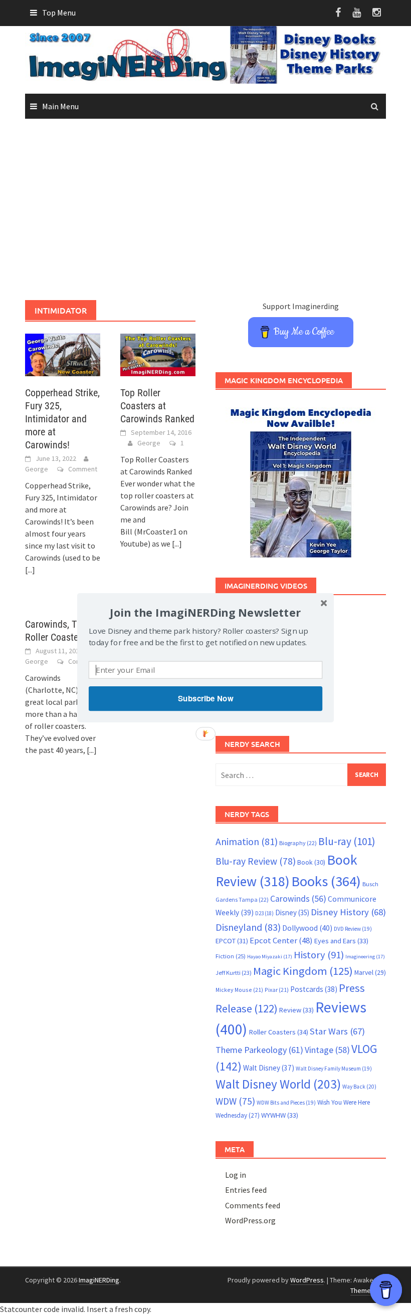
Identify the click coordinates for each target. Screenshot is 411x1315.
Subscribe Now (205, 698)
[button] (205, 612)
